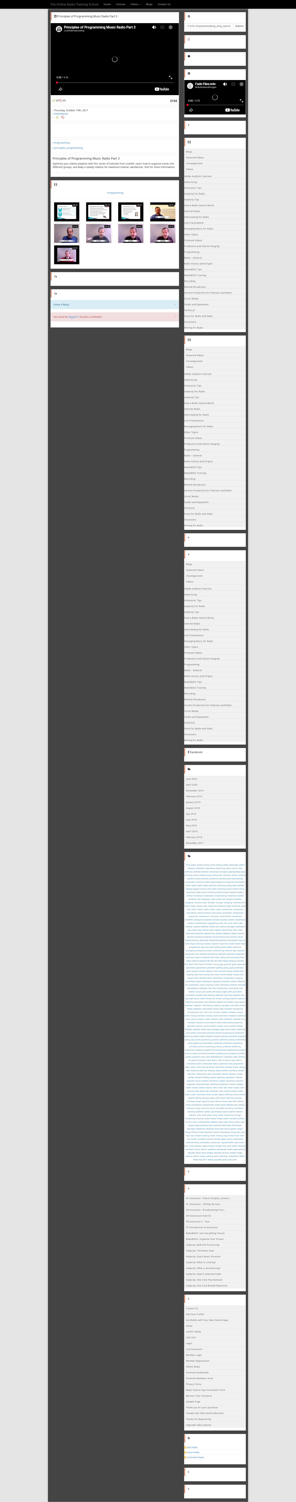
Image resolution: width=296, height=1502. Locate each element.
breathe (232, 892)
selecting (228, 1094)
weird (198, 1153)
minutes (216, 1012)
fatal (242, 957)
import (198, 981)
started (232, 1111)
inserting (209, 985)
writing (210, 1159)
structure (200, 1118)
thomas (195, 1132)
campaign (205, 899)
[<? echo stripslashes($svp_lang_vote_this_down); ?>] (62, 117)
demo (235, 930)
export (198, 957)
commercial (227, 909)
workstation (234, 1156)
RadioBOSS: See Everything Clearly (205, 1233)
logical (220, 1002)
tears (211, 1125)
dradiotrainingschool (218, 940)
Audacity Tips (191, 199)
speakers (199, 1111)
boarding (221, 889)
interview (241, 985)
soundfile (220, 1108)
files (212, 961)
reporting (221, 1077)
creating (188, 926)
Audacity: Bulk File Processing (202, 1244)
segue (221, 1094)
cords (220, 923)
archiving (188, 875)
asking (215, 875)
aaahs (193, 865)
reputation (230, 1077)
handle (202, 971)
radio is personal (220, 1063)
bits (209, 889)
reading (211, 1070)
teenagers (191, 1129)
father (189, 961)
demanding (227, 930)
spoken (207, 1111)
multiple (232, 1015)
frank (191, 964)
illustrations (218, 978)
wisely (239, 1153)
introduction (222, 988)
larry (230, 995)
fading (223, 957)
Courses (120, 4)
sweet (220, 1122)
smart (188, 1105)
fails (228, 957)
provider (241, 1053)
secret (208, 1094)
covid (235, 923)
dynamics (224, 943)
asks (220, 875)
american (189, 872)
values (205, 1146)
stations (239, 1111)
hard (216, 971)
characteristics (239, 902)
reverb (188, 1087)
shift (218, 1098)
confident (189, 920)
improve (225, 981)
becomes (213, 885)
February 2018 (194, 837)
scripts (193, 1094)
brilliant (189, 896)
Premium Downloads (197, 1372)
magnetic (197, 1005)
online (213, 1022)
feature (195, 961)
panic (228, 1029)
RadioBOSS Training (195, 275)
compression (238, 913)
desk (240, 930)
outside (232, 1026)
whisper (210, 1153)
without (189, 1156)
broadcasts (232, 896)
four (186, 964)
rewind (202, 1087)
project (242, 1050)
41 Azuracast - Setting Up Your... (204, 1204)
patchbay (241, 1029)
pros (226, 1053)
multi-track (223, 1015)
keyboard (219, 995)
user (186, 1146)
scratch (227, 1091)
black (214, 889)
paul (188, 1033)
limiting (226, 998)
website (241, 1149)
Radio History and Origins (198, 263)
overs (209, 1029)
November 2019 (195, 790)
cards (213, 899)
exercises (231, 954)
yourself (217, 1159)
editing (217, 947)
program (199, 1050)
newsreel (237, 1019)
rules (242, 1087)
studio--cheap (216, 1118)
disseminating (218, 937)
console (215, 920)
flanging (232, 961)
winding (217, 1153)
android (197, 872)
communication (204, 913)
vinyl (224, 1146)
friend (201, 964)
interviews (202, 988)
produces (227, 1046)
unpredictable (227, 1142)
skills (234, 1101)
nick (243, 1019)
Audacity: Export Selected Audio (203, 1274)
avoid (207, 882)
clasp (243, 906)
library (208, 998)
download (204, 940)
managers (225, 1005)
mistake (224, 1012)
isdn (241, 988)
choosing (221, 906)
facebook (205, 957)
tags (226, 1122)
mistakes (232, 1012)
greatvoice (239, 967)
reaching (194, 1070)
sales (197, 1091)
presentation (207, 1043)
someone (190, 1108)
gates (234, 964)
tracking (205, 1135)
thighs (240, 1129)
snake (217, 1105)
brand (204, 892)
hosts (217, 974)
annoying (224, 872)
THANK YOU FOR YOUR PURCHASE (205, 1413)
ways (235, 1149)
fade (212, 957)
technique (226, 1125)
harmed (222, 971)
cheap (192, 906)
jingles (224, 991)
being (229, 885)
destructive (190, 933)
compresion (227, 913)
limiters (218, 998)
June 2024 (191, 778)
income (233, 981)
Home (107, 4)
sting (215, 1115)
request (239, 1077)
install (216, 985)
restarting (214, 1084)
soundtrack (238, 1108)
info (186, 985)
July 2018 (191, 813)
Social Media (191, 298)
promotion (211, 1053)
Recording (189, 281)
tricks (242, 1135)
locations (212, 1002)
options (213, 1026)
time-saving (225, 1132)
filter (220, 961)
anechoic (205, 872)
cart (223, 899)
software (229, 1105)
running (190, 1091)
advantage (233, 865)
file (208, 961)
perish (193, 1033)
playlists (209, 1036)
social (223, 1105)
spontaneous (216, 1111)
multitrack (241, 1015)
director (241, 933)
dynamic (215, 943)
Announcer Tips (193, 187)
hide (196, 974)
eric (197, 954)
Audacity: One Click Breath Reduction (206, 1285)
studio (207, 1118)
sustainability (204, 1122)
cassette (229, 899)
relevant (232, 1074)
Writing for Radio (193, 327)
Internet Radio (192, 211)
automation (190, 882)
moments (201, 1015)
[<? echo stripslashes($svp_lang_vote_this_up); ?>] (57, 117)
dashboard (240, 926)
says (207, 1091)
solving (241, 1105)
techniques (237, 1125)
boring (241, 889)
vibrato (211, 1146)
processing (209, 1046)
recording (233, 1070)
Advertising (190, 182)
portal (198, 1039)
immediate (190, 981)
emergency (190, 950)
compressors (204, 916)
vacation (198, 1146)
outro (226, 1026)
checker (199, 906)
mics (201, 1012)
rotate (230, 1087)
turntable (202, 1139)
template (210, 1129)
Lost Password (194, 1349)
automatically (237, 878)
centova (198, 902)
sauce (202, 1091)
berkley (189, 889)
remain (240, 1074)
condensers (237, 916)
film (216, 961)
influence (241, 981)
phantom (211, 1033)
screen (240, 1091)
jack (204, 991)
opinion (199, 1026)
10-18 (188, 865)
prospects (233, 1053)
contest (190, 923)
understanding (192, 1142)
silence (218, 1101)
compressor (193, 916)
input (202, 985)
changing (228, 902)
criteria (212, 926)
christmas (236, 906)
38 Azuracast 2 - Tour (198, 1221)
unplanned (215, 1142)
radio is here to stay (226, 1060)
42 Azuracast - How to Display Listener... (208, 1198)
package (215, 1029)
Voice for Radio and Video (198, 316)
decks (211, 930)
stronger (237, 1115)
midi (206, 1012)
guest (188, 971)
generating (191, 967)
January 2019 (193, 802)
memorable (207, 1009)
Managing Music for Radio (198, 228)
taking (231, 1122)
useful (241, 1142)
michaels (228, 1009)
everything (212, 954)
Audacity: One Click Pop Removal (204, 1279)
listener (233, 998)
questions (196, 1057)
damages (231, 926)
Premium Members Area (199, 1378)
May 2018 (191, 825)
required (190, 1081)
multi (215, 1015)
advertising (220, 868)
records (241, 1070)
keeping (211, 995)
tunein (194, 1139)
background (220, 882)
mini (210, 1012)
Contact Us (164, 4)
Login (189, 1343)
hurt (241, 974)
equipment (190, 954)
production (190, 1050)
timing (233, 1132)
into (209, 988)
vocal (229, 1146)
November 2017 (195, 843)
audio (198, 878)
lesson (197, 998)
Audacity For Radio (194, 193)
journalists (190, 995)
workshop (223, 1156)
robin (215, 1087)
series (235, 1094)
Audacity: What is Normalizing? (203, 1268)
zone (234, 1159)
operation (191, 1026)
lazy (186, 998)
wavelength (222, 1149)
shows (198, 1101)
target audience (201, 1125)
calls (199, 899)
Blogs (149, 4)
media (189, 1009)
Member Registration (197, 1360)
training (219, 1135)
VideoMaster (61, 113)
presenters (227, 1043)
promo (188, 1053)
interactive (224, 985)
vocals (234, 1146)
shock (222, 1098)
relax (209, 1074)
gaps (221, 964)
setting (198, 1098)
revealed (239, 1084)
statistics (192, 1115)
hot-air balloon (226, 974)
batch (200, 885)
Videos (135, 4)
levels (202, 998)
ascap (208, 875)
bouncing (191, 892)
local (206, 1002)
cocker (212, 909)
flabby (225, 961)
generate (241, 964)
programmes (220, 1050)
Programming (62, 142)
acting (206, 865)
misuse (240, 1012)
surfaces (240, 1118)
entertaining (218, 950)
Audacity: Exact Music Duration (203, 1256)
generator (211, 967)
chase (186, 906)
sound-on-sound (208, 1108)
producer (218, 1046)
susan (194, 1122)
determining (209, 933)
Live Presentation (194, 222)
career (218, 899)
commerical (191, 913)
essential (203, 954)
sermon (242, 1094)
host (212, 974)
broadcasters (208, 896)
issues (198, 991)
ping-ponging (228, 1033)
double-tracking (192, 940)
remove (198, 1077)
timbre (216, 1132)
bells (234, 885)
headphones (238, 971)
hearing (190, 974)
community (216, 913)
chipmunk (212, 906)
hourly (236, 974)
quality (188, 1057)
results (232, 1084)
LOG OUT (191, 1337)
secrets (215, 1094)
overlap (239, 1026)
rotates (236, 1087)
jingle (218, 991)
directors (190, 937)
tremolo (231, 1135)
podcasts (242, 1036)
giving (226, 967)
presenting (237, 1043)
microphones (192, 1012)
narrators (200, 1019)
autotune (200, 882)
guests (195, 971)
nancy (193, 1019)
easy (203, 947)
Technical (189, 310)
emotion (208, 950)
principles (59, 147)
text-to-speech (230, 1129)
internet (233, 985)
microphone (238, 1009)
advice (228, 868)
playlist (202, 1036)
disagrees (207, 937)
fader (217, 957)
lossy (236, 1002)
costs (230, 923)
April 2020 (192, 784)
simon (224, 1101)
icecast (190, 978)
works (216, 1156)
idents (209, 978)
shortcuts (230, 1098)
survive (189, 1122)
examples (222, 954)
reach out (203, 1070)
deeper (218, 930)
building (192, 899)
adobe (225, 865)
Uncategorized (194, 163)
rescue (198, 1081)
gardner (227, 964)
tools (243, 1132)
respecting (230, 1081)
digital (234, 933)
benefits (240, 885)
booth (235, 889)
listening (189, 1002)
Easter (231, 943)
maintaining (207, 1005)
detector (199, 933)
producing (236, 1046)
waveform (212, 1149)
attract (234, 875)
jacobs (209, 991)
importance (207, 981)
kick (226, 995)
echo (207, 947)
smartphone (196, 1105)
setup (212, 1098)
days (200, 930)
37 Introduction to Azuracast (202, 1227)
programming (75, 147)
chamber (211, 902)
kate (205, 995)
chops (228, 906)
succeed (233, 1118)
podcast (224, 1036)
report (213, 1077)
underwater (205, 1142)
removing (206, 1077)
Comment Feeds (195, 1457)
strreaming (190, 1118)
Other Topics (191, 234)
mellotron (197, 1009)
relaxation (216, 1074)
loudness (189, 1005)
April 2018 (192, 831)
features (202, 961)
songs (197, 1108)
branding (211, 892)
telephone (200, 1129)
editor (223, 947)
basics (194, 885)
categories (189, 902)
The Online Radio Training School (74, 4)
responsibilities (202, 1084)
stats (199, 1115)
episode (240, 950)
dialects (219, 933)
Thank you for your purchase (202, 1407)
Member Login (194, 1355)
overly (203, 1029)
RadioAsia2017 (217, 1057)
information (194, 985)
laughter (236, 995)
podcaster (233, 1036)
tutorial (209, 1139)
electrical (237, 947)
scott (221, 1091)
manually (234, 1005)
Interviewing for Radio (196, 217)
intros (230, 988)
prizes (201, 1046)
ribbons (209, 1087)
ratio (188, 1070)
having (229, 971)
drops (192, 943)
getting (219, 967)
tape (242, 1122)
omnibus (200, 1022)
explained (190, 957)
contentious (240, 920)
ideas (196, 978)
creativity (204, 926)
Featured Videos (195, 157)
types (223, 1139)
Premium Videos (193, 240)
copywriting (213, 923)
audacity (241, 875)
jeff (213, 991)
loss (224, 1002)
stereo (209, 1115)
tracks (212, 1135)
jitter (230, 991)
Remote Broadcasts (195, 286)
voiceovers (189, 1149)
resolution (213, 1081)
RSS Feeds (192, 1447)
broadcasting (220, 896)
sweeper (214, 1122)
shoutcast (191, 1101)
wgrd (203, 1153)
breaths (240, 892)
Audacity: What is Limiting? (201, 1262)
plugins (217, 1036)
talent (237, 1122)
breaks (219, 892)
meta (221, 1009)
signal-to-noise (208, 1101)
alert (240, 868)
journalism (237, 991)
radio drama (212, 1060)
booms (229, 889)
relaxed (225, 1074)
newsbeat (228, 1019)
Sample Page (193, 1401)
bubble (240, 896)
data (190, 930)
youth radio (227, 1159)
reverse (195, 1087)
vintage (218, 1146)
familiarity (235, 957)
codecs (218, 909)
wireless (233, 1153)
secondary (201, 1094)
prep (190, 1043)
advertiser (200, 868)
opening (238, 1022)
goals (232, 967)
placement (239, 1033)
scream (234, 1091)
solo (236, 1105)
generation (201, 967)
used (236, 1142)
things (188, 1132)
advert (241, 865)
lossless (230, 1002)
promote (202, 1053)
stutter (226, 1118)
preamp (231, 1039)
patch (233, 1029)
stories (221, 1115)
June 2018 (191, 819)
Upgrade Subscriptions (198, 1425)
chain (204, 902)
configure (198, 920)
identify (202, 978)
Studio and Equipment (196, 304)
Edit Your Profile (195, 1314)
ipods (236, 988)
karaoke (199, 995)
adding (219, 865)
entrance (228, 950)
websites (191, 1153)
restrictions (224, 1084)
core (225, 923)
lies (213, 998)
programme (209, 1050)
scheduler (214, 1091)
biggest (196, 889)
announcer (214, 872)
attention (227, 875)
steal (204, 1115)
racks (208, 1057)
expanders (240, 954)
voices (197, 1149)
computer (214, 916)
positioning (206, 1039)
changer (219, 902)
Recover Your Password (199, 1395)
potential (223, 1039)
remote (191, 1077)
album (235, 868)
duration (207, 943)
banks (188, 885)
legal (191, 998)
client (194, 909)
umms (229, 1139)
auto (229, 878)
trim (188, 1139)
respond (239, 1081)
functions (209, 964)
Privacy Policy (193, 1384)
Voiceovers (190, 321)
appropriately (234, 872)
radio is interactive (204, 1063)
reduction (191, 1074)
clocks (206, 909)
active (212, 865)
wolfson (196, 1156)
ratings (242, 1067)
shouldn (238, 1098)
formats (240, 961)
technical (218, 1125)
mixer (186, 1015)
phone (218, 1033)
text (222, 1129)
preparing (197, 1043)
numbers (191, 1022)
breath (226, 892)
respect (222, 1081)
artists (196, 875)
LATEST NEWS (193, 1331)
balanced (230, 882)
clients (200, 909)
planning (188, 1036)
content (231, 920)
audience (191, 878)
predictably (240, 1039)
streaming (228, 1115)
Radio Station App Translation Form (205, 1390)
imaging (239, 978)
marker (242, 1005)
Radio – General (193, 257)
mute (187, 1019)
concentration (225, 916)
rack (203, 1057)
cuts (217, 926)
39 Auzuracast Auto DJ (198, 1215)
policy (187, 1039)
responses (191, 1084)
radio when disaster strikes (226, 1067)
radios (193, 1067)
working (209, 1156)
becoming (221, 885)
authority (222, 878)
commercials (238, 909)
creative (196, 926)
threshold (208, 1132)
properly (220, 1053)
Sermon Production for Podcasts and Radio (208, 292)
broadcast (198, 896)
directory (199, 937)
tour (192, 1135)
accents (200, 865)
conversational (200, 923)
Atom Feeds (193, 1452)
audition (205, 878)
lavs (242, 995)
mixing (193, 1015)
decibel (205, 930)
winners (225, 1153)
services (191, 1098)
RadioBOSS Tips (193, 269)
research (205, 1081)
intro (214, 988)
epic (235, 950)
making (217, 1005)
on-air (207, 1022)
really (217, 1070)
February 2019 (194, 796)
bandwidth (240, 882)
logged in (73, 316)
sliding (240, 1101)
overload (196, 1029)
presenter (218, 1043)
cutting (223, 926)
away (212, 882)
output (220, 1026)
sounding (229, 1108)
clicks (189, 909)
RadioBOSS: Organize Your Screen (205, 1239)
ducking (199, 943)
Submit (239, 26)
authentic (213, 878)
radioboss (228, 1057)
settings (205, 1098)
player (196, 1036)
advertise (191, 868)
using (191, 1146)
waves (230, 1149)
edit (211, 947)
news (221, 1019)
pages (222, 1029)
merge (215, 1009)
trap (225, 1135)
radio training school (205, 1067)
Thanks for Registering (198, 1419)
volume (204, 1149)
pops (192, 1039)
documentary (231, 937)
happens (209, 971)
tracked (198, 1135)
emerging (200, 950)
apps (243, 872)
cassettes (238, 899)
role (225, 1087)
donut (240, 937)
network (214, 1019)
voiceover (242, 1146)
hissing (206, 974)
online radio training (225, 1022)
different (227, 933)
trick (237, 1135)
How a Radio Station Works (199, 205)
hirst (201, 974)
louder (242, 1002)
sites (230, 1101)
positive (215, 1039)
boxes (198, 892)
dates (194, 930)
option (206, 1026)
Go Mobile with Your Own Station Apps (207, 1320)
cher (205, 906)
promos (194, 1053)
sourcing (191, 1111)
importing (217, 981)
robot (220, 1087)
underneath (238, 1139)
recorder (224, 1070)
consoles (223, 920)
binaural (203, 889)
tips (238, 1132)
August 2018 (193, 808)
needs (207, 1019)
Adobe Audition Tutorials (198, 176)
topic (188, 1135)
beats (205, 885)
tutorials (217, 1139)
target (191, 1125)
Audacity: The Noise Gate (200, 1250)
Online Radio (193, 1366)
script (187, 1094)
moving (209, 1015)
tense (217, 1129)
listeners (241, 998)
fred (196, 964)
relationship (201, 1074)
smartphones (208, 1105)
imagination (229, 978)
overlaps (188, 1029)
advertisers (210, 868)
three (201, 1132)
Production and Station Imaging (201, 246)
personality (201, 1033)
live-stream (198, 1002)
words (202, 1156)
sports (225, 1111)
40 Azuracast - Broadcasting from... (206, 1209)
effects (230, 947)
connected (207, 920)
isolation (191, 991)
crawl (240, 923)
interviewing (192, 988)
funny (216, 964)
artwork (202, 875)
